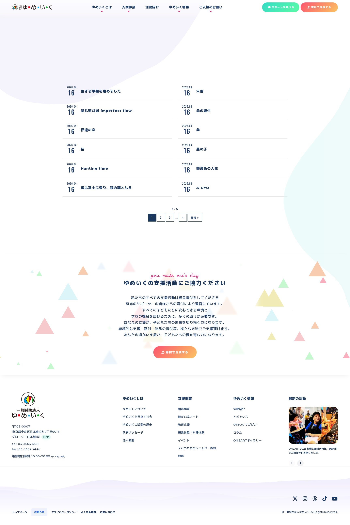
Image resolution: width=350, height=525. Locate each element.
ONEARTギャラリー (247, 440)
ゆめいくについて (134, 409)
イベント (184, 440)
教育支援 (184, 424)
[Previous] (292, 463)
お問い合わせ (107, 512)
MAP (46, 437)
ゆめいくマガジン (245, 424)
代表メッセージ (133, 432)
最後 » (195, 217)
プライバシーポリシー (64, 512)
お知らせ (39, 512)
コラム (237, 432)
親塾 (181, 456)
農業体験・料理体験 (191, 432)
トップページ (19, 512)
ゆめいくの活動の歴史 (137, 424)
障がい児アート (188, 417)
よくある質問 (88, 512)
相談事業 (184, 409)
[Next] (300, 463)
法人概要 (128, 440)
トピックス (240, 417)
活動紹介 (239, 409)
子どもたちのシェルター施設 (197, 448)
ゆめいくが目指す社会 (137, 417)
